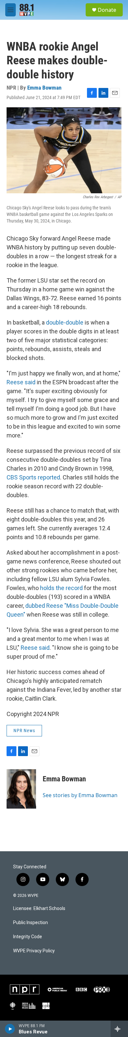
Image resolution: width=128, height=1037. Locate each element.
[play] (10, 1029)
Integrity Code (27, 936)
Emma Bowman (44, 87)
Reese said (21, 382)
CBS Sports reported (33, 477)
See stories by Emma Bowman (80, 795)
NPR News (24, 730)
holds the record (61, 587)
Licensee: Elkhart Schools (39, 908)
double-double (64, 322)
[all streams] (119, 1029)
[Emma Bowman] (21, 789)
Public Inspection (30, 922)
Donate (107, 10)
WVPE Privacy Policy (34, 950)
